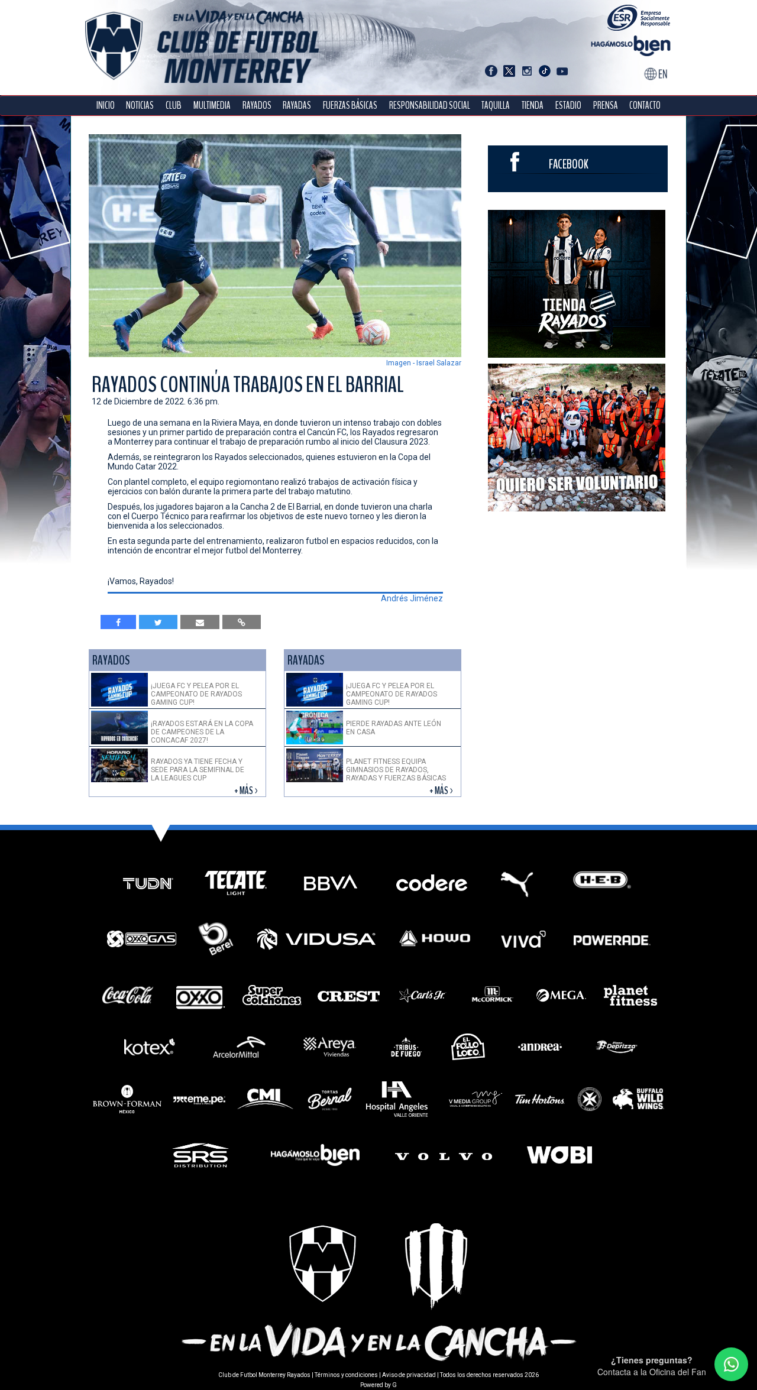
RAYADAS (297, 105)
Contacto (645, 105)
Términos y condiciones (346, 1375)
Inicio (105, 105)
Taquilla (495, 105)
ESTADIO (568, 105)
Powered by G (378, 1385)
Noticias (140, 105)
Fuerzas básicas (350, 105)
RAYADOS (256, 105)
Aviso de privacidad (409, 1375)
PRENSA (605, 105)
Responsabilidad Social (429, 105)
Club (174, 105)
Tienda (533, 105)
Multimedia (212, 105)
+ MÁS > (247, 791)
